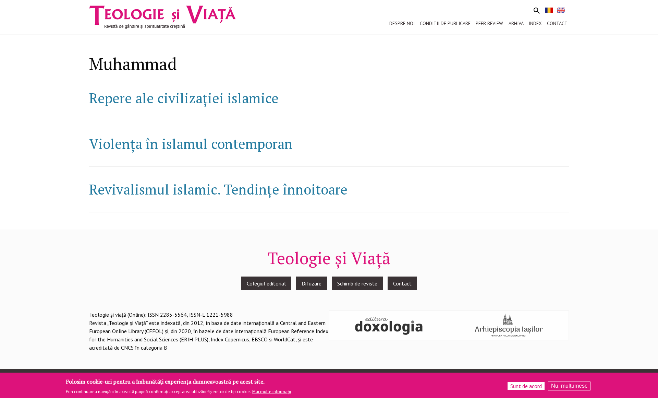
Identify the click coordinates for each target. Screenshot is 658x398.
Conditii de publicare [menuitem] (445, 23)
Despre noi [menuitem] (402, 23)
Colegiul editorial (266, 283)
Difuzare (311, 283)
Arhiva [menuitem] (516, 23)
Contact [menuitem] (557, 23)
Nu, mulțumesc (569, 386)
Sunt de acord (526, 386)
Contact (402, 283)
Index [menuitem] (535, 23)
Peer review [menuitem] (489, 23)
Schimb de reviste (357, 283)
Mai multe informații (271, 391)
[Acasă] (162, 16)
